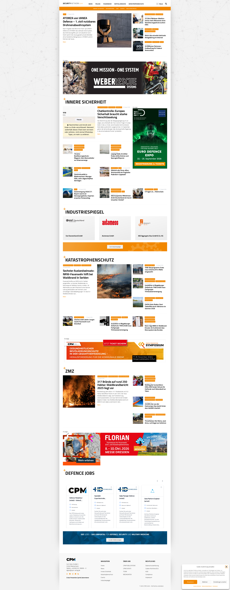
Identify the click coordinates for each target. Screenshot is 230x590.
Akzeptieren (190, 582)
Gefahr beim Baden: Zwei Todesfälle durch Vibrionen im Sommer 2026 (155, 306)
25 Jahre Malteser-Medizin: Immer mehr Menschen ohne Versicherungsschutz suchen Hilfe (155, 21)
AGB (146, 571)
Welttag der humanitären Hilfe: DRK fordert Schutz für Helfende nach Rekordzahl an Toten (155, 388)
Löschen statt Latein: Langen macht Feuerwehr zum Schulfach (84, 321)
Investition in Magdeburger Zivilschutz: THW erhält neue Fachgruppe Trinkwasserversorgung (155, 288)
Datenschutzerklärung (207, 586)
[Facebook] (70, 574)
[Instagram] (72, 574)
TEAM (125, 571)
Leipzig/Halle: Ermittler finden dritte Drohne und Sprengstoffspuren (120, 155)
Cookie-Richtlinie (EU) (151, 568)
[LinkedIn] (75, 574)
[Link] (79, 234)
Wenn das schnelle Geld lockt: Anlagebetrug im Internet (155, 36)
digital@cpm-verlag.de (73, 570)
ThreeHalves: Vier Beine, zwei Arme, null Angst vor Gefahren (155, 422)
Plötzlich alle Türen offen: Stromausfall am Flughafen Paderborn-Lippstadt (120, 172)
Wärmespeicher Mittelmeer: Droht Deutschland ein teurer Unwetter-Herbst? (121, 197)
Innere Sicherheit (106, 571)
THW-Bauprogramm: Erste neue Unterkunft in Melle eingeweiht (154, 269)
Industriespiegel (105, 580)
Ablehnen (205, 582)
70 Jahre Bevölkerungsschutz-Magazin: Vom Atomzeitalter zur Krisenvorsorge (84, 156)
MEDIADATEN (127, 574)
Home (102, 565)
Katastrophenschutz (107, 574)
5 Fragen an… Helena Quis (154, 191)
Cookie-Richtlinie (197, 586)
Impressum (215, 586)
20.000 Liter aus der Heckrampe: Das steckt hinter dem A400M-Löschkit (155, 406)
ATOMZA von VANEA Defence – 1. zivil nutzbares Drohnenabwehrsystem (79, 21)
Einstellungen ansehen (219, 582)
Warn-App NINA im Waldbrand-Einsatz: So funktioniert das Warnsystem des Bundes (156, 327)
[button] (226, 567)
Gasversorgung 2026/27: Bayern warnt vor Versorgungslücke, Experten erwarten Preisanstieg (84, 194)
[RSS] (78, 574)
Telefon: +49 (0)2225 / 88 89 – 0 (76, 568)
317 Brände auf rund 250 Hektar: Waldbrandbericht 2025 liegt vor (112, 384)
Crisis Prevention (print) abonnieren (77, 578)
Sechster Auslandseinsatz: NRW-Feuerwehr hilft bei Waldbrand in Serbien (78, 274)
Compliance (148, 574)
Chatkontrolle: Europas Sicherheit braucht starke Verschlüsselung (112, 114)
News (102, 568)
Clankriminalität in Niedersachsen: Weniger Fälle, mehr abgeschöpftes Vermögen (83, 177)
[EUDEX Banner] (115, 465)
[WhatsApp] (67, 574)
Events (103, 577)
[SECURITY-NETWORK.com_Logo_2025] (73, 3)
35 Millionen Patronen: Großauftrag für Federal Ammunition (153, 48)
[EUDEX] (150, 168)
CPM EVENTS (127, 568)
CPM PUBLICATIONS (129, 565)
